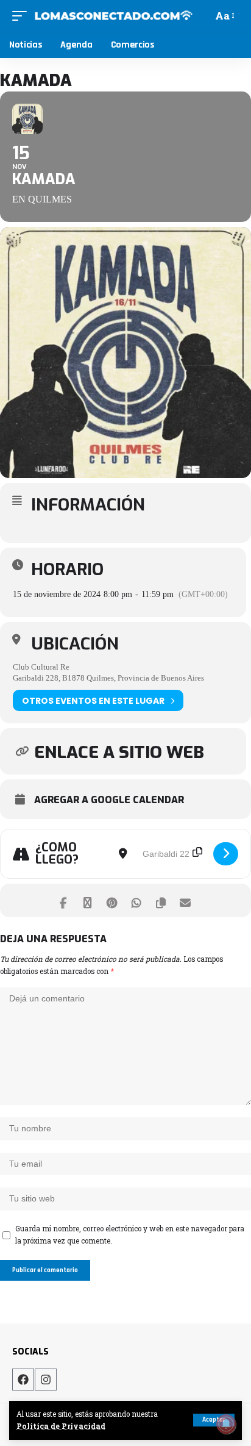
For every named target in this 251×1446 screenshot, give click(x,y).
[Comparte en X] (87, 900)
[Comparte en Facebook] (63, 900)
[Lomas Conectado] (113, 16)
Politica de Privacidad (60, 1426)
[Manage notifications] (226, 1424)
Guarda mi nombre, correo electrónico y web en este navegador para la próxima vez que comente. (129, 1234)
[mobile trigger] (22, 16)
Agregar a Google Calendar (109, 800)
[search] (201, 15)
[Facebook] (23, 1380)
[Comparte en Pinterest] (111, 900)
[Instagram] (46, 1380)
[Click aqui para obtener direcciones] (225, 853)
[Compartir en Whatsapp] (136, 900)
